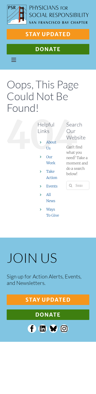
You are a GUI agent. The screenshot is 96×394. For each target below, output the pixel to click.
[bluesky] (53, 328)
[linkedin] (42, 328)
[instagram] (64, 328)
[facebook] (32, 328)
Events (52, 186)
